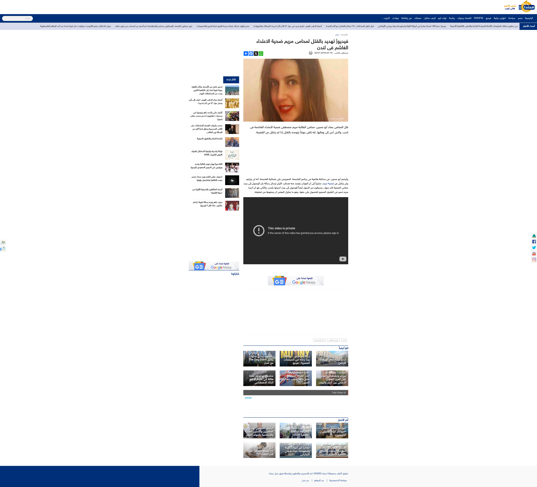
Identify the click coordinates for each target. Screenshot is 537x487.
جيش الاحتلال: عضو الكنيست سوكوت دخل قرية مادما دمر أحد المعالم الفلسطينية (167, 26)
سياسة (511, 18)
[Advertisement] (52, 6)
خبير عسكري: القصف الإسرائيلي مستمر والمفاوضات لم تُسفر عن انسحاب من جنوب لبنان (245, 26)
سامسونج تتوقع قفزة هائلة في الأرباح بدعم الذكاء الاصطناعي (261, 379)
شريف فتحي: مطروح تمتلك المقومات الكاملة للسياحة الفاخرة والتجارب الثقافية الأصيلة (332, 449)
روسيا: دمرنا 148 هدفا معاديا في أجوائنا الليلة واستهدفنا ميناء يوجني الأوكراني (297, 449)
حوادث (395, 18)
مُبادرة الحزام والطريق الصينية (209, 138)
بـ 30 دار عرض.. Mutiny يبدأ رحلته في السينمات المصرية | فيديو (296, 360)
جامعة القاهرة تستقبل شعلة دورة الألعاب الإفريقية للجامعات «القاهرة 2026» (297, 430)
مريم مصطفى (333, 340)
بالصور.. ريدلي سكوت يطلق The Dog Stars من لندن (261, 360)
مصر (520, 18)
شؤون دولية (500, 18)
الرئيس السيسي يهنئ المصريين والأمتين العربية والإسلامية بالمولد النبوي (259, 432)
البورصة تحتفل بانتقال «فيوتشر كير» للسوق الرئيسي (334, 432)
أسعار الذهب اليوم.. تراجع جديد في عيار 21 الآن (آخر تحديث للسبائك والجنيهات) (379, 26)
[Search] (3, 16)
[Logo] (508, 6)
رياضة (452, 18)
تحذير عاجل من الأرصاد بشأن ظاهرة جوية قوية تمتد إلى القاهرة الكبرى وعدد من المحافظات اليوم (207, 90)
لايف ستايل (430, 18)
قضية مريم (328, 183)
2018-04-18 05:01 (323, 53)
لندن (343, 340)
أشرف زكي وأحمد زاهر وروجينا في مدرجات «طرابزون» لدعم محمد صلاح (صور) (206, 116)
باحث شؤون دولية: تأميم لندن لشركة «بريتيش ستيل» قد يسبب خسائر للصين (296, 377)
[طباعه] (310, 53)
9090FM (478, 18)
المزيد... (386, 18)
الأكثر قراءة (231, 79)
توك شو (442, 18)
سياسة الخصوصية (338, 480)
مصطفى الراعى (341, 53)
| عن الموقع (321, 480)
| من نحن (308, 480)
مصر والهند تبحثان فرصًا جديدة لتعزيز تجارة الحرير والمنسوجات (314, 26)
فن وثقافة (406, 18)
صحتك (417, 18)
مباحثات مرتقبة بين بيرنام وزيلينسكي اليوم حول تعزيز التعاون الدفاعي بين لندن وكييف (332, 377)
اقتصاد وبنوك (464, 18)
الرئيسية (529, 18)
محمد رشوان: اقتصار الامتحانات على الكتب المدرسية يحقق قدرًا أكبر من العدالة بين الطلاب (206, 129)
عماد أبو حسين (320, 340)
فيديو (488, 18)
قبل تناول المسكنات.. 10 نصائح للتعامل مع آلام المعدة (441, 26)
